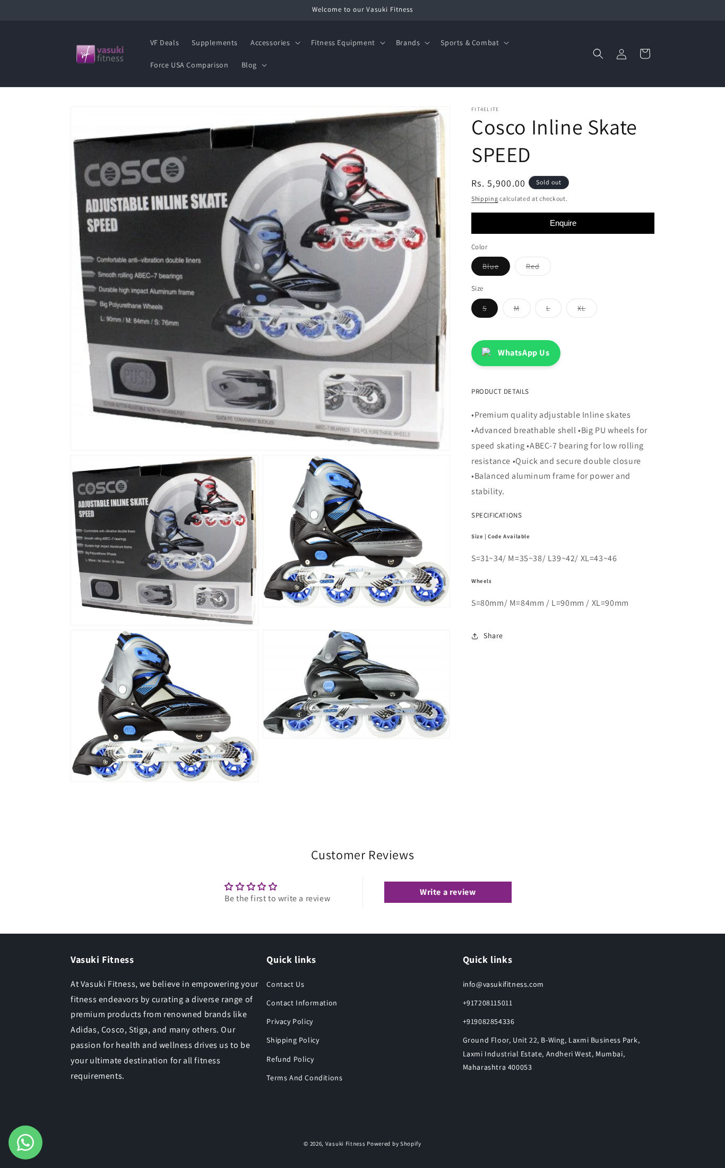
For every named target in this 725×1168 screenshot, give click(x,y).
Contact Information (301, 1003)
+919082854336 (489, 1021)
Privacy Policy (289, 1021)
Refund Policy (290, 1059)
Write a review (448, 892)
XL (587, 310)
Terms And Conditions (304, 1077)
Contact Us (285, 984)
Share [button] (493, 635)
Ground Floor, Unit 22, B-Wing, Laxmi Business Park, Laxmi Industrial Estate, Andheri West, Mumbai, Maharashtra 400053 (551, 1053)
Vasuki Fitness (345, 1143)
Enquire (563, 222)
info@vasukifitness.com (503, 984)
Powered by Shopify (394, 1143)
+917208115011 (488, 1003)
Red (538, 268)
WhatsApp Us (524, 352)
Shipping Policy (292, 1040)
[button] (274, 42)
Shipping (484, 198)
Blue (496, 268)
